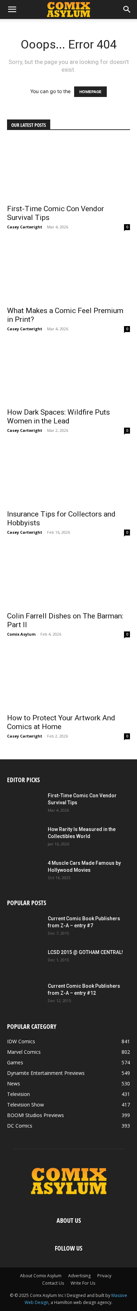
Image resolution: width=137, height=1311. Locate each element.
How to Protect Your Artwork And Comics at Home (61, 722)
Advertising (79, 1276)
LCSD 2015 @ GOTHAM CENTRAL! (85, 952)
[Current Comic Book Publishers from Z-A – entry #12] (24, 994)
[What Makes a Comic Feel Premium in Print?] (68, 271)
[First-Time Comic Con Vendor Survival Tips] (68, 169)
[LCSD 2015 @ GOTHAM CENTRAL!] (24, 961)
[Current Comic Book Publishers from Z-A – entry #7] (24, 927)
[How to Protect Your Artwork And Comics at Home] (68, 678)
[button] (12, 9)
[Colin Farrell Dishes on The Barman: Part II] (68, 576)
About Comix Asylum (40, 1276)
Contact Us (53, 1283)
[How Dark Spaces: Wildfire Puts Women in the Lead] (68, 373)
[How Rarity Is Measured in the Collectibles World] (24, 838)
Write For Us (83, 1283)
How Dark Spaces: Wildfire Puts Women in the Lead (58, 416)
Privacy (104, 1276)
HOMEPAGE (90, 91)
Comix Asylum (21, 634)
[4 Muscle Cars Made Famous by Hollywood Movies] (24, 871)
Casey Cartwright (24, 226)
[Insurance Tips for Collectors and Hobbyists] (68, 474)
